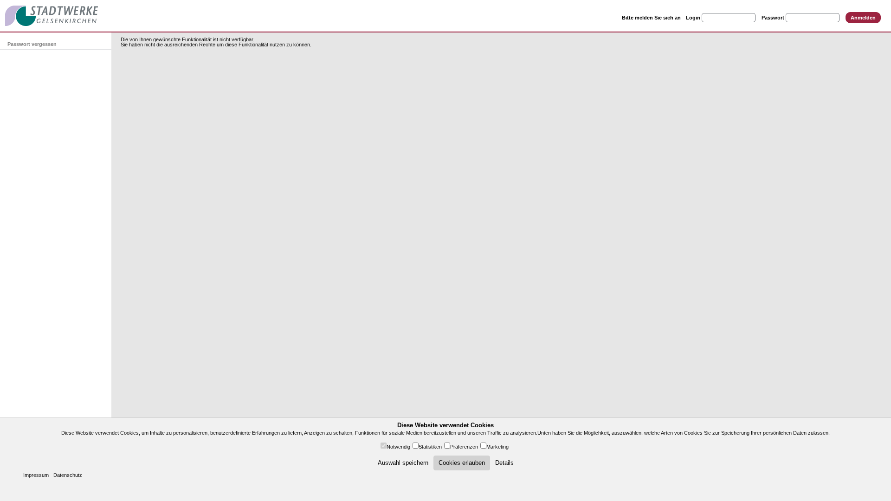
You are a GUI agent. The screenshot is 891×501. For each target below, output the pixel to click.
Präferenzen (464, 447)
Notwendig (398, 447)
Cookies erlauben (462, 462)
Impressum (36, 475)
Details (504, 462)
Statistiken (430, 447)
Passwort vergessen (32, 44)
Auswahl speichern (403, 462)
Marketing (497, 447)
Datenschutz (67, 475)
